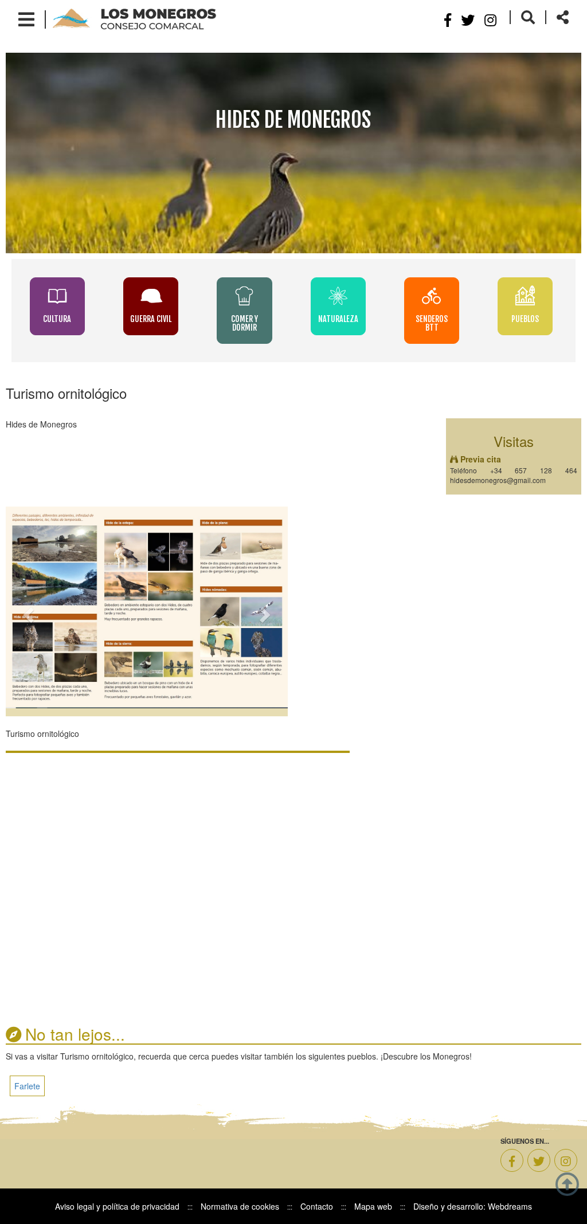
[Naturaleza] (339, 295)
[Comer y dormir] (245, 295)
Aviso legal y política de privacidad (117, 1206)
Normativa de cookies (240, 1206)
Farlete (27, 1086)
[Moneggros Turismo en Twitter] (468, 19)
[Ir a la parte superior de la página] (567, 1183)
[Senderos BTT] (432, 295)
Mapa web (373, 1206)
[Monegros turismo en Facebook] (447, 19)
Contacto (316, 1206)
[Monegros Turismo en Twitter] (538, 1160)
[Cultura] (58, 295)
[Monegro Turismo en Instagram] (565, 1160)
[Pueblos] (525, 295)
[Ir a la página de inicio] (134, 18)
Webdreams (510, 1206)
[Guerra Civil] (152, 295)
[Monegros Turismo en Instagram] (490, 19)
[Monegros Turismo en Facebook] (511, 1160)
